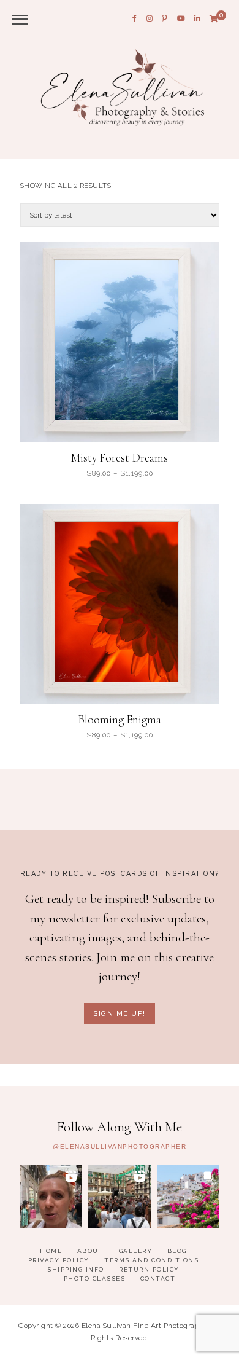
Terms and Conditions (151, 1260)
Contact (158, 1278)
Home (51, 1251)
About (90, 1251)
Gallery (136, 1251)
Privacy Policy (58, 1260)
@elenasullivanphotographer (119, 1147)
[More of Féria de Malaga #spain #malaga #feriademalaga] (51, 1196)
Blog (177, 1251)
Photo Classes (95, 1278)
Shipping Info (75, 1269)
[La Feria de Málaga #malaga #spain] (119, 1196)
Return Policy (149, 1269)
